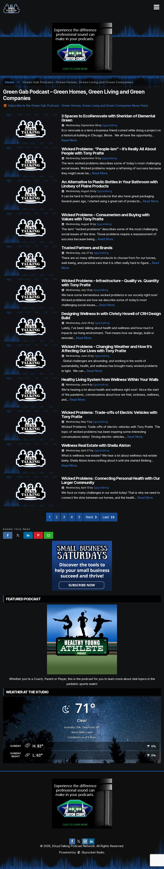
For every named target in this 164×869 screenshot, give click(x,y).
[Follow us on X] (79, 841)
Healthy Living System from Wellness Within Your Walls (109, 379)
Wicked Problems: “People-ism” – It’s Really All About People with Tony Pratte (108, 151)
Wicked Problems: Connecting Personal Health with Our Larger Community (110, 480)
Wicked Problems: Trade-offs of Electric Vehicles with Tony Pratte (109, 414)
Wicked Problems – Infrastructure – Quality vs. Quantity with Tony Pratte (110, 282)
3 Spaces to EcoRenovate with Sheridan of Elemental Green (108, 118)
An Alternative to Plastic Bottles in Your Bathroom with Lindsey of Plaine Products (109, 183)
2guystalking (109, 125)
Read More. (69, 140)
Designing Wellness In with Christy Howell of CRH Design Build (111, 315)
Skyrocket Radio (92, 852)
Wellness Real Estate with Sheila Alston (95, 445)
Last (106, 517)
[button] (156, 7)
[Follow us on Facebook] (72, 841)
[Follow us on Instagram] (85, 841)
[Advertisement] (82, 48)
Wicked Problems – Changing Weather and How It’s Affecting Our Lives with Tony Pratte (106, 348)
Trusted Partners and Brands (86, 247)
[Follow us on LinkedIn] (91, 841)
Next (90, 517)
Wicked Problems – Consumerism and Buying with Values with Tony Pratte (105, 216)
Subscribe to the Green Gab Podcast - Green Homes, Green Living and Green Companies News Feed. (78, 105)
